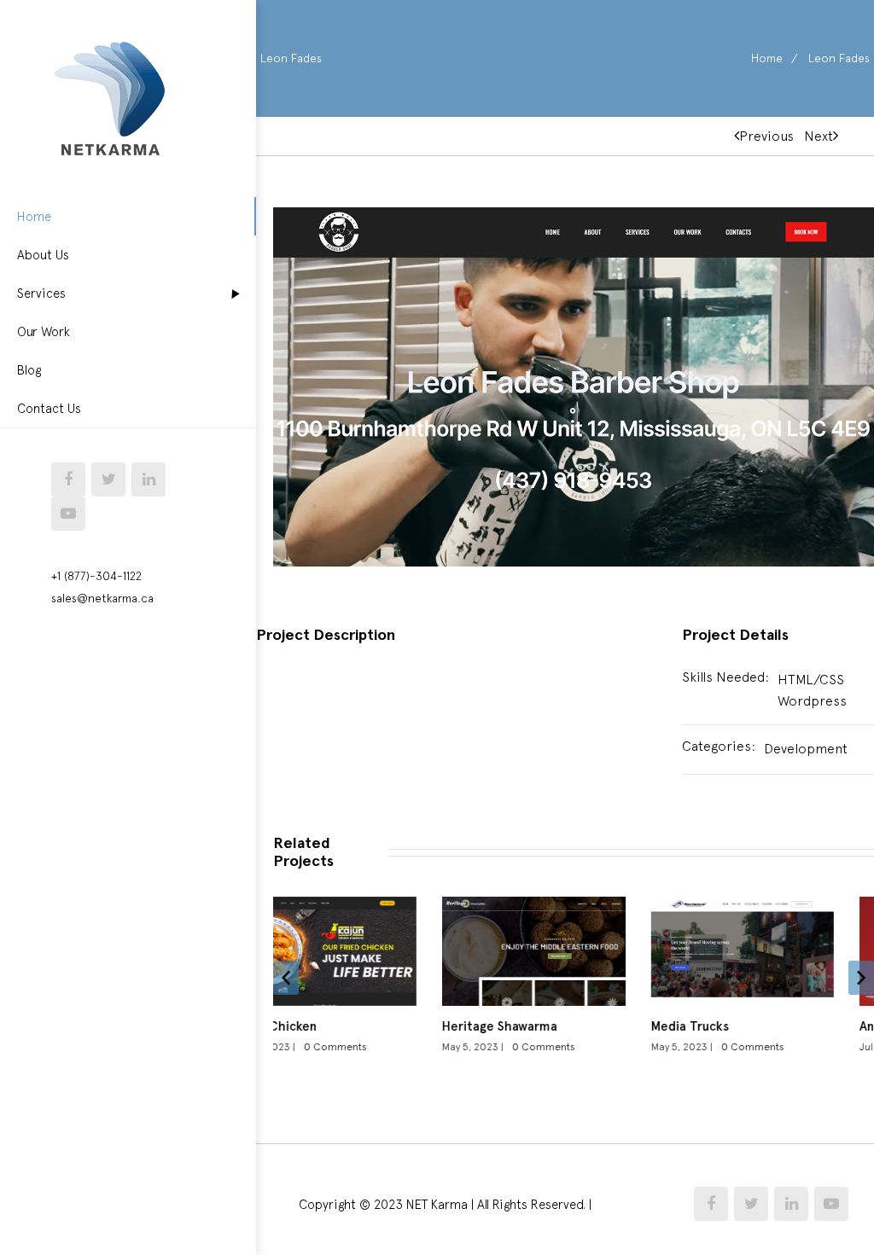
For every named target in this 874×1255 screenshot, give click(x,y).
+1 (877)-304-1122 (96, 576)
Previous (766, 135)
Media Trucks (579, 1026)
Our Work (43, 331)
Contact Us (49, 408)
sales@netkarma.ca (102, 598)
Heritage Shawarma (388, 1026)
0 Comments (432, 1047)
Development (806, 748)
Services (41, 293)
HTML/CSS (811, 679)
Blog (29, 370)
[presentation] (286, 978)
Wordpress (812, 700)
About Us (43, 254)
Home (34, 216)
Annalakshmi (786, 1026)
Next (818, 135)
